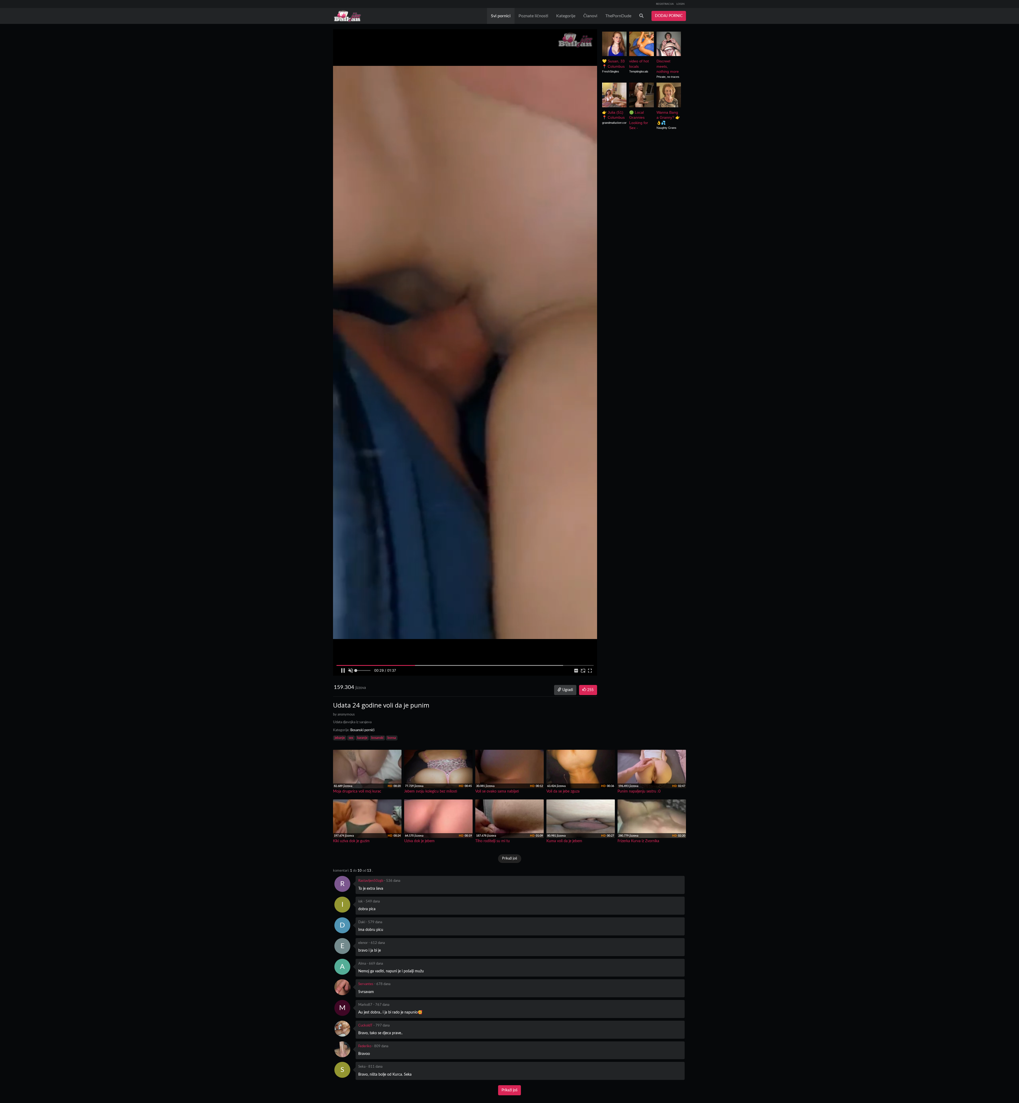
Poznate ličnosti (533, 16)
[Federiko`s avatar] (342, 1049)
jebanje (340, 737)
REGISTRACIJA (665, 4)
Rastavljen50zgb (370, 881)
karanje (362, 737)
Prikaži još (509, 858)
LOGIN (680, 4)
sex (351, 737)
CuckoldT (365, 1025)
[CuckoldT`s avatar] (342, 1029)
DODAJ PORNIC (669, 16)
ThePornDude (618, 16)
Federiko (364, 1046)
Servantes (365, 984)
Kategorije (565, 16)
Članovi (590, 16)
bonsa (391, 737)
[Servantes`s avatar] (342, 987)
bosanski (377, 737)
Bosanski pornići (362, 730)
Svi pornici (501, 16)
